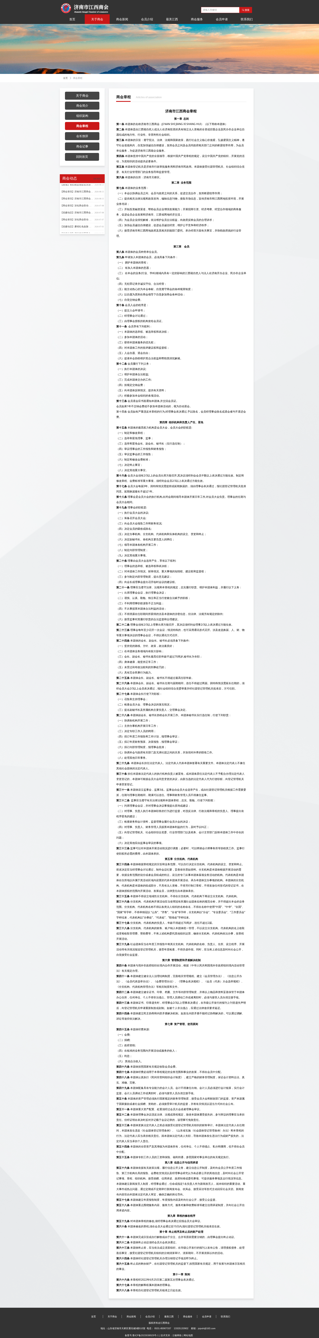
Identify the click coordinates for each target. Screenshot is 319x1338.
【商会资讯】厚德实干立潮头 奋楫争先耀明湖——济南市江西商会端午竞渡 (76, 232)
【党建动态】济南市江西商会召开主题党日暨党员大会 (76, 225)
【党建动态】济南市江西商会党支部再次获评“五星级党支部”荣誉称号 (76, 204)
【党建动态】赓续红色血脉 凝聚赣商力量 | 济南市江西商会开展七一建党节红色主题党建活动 (76, 218)
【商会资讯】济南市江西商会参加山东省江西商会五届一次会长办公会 (76, 190)
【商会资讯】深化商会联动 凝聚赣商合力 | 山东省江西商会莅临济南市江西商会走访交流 (76, 197)
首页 (65, 78)
